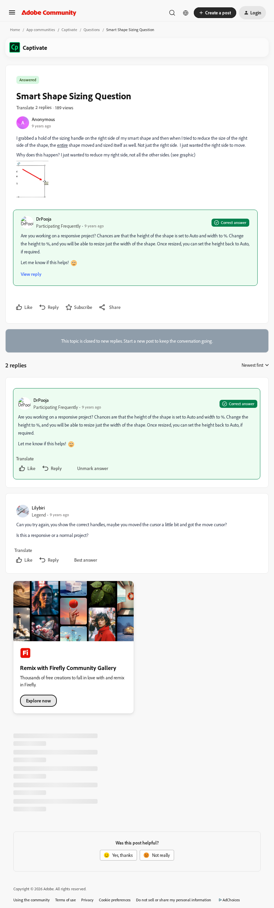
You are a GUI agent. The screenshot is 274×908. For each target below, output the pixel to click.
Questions (92, 29)
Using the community (31, 899)
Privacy (87, 899)
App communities (40, 29)
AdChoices (231, 899)
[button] (12, 14)
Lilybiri (38, 507)
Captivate (69, 29)
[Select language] (185, 12)
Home (15, 29)
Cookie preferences (115, 899)
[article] (136, 433)
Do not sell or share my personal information (173, 899)
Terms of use (65, 899)
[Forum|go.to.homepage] (49, 12)
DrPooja (43, 219)
